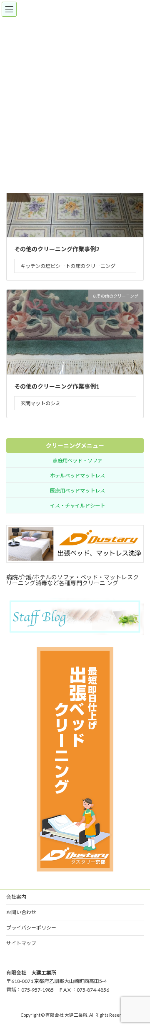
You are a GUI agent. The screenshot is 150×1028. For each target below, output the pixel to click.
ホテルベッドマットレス (77, 475)
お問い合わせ (21, 912)
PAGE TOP (138, 988)
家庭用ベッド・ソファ (77, 460)
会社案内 (16, 897)
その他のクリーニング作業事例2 (56, 249)
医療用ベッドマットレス (77, 490)
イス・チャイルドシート (77, 506)
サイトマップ (21, 943)
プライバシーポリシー (31, 927)
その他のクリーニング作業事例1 (56, 386)
